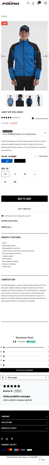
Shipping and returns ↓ (10, 221)
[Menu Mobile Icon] (44, 3)
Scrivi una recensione (24, 370)
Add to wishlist (24, 209)
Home (4, 16)
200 (6, 216)
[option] (24, 56)
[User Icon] (33, 3)
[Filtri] (2, 377)
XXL (15, 182)
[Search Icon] (28, 3)
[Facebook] (3, 439)
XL (5, 182)
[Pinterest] (13, 439)
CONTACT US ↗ (6, 227)
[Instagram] (8, 439)
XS (5, 174)
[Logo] (10, 3)
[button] (6, 118)
